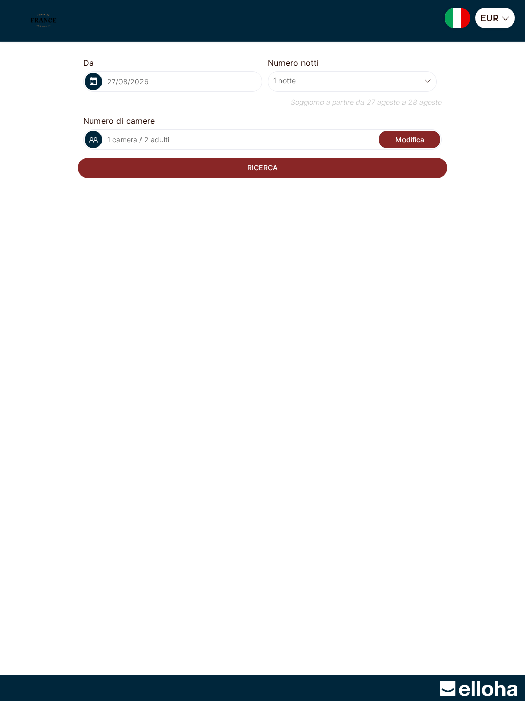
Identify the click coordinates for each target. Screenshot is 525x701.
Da (88, 62)
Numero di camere (119, 120)
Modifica (410, 139)
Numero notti (293, 62)
